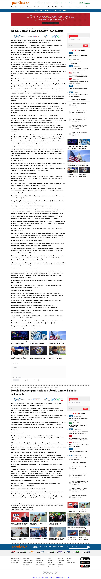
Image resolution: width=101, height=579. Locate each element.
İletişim (39, 577)
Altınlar (49, 558)
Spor (42, 6)
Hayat (60, 10)
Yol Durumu (76, 552)
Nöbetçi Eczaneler (27, 562)
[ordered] (29, 380)
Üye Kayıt (69, 560)
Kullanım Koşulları (60, 577)
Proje (32, 509)
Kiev (13, 328)
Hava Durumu (40, 552)
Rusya (17, 328)
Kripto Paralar (86, 552)
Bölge (17, 509)
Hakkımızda (34, 577)
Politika (64, 10)
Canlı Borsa (38, 558)
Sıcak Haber (61, 566)
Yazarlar (70, 6)
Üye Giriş (69, 558)
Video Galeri (61, 560)
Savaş (22, 328)
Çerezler (50, 577)
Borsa (13, 552)
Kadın (48, 6)
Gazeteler (77, 6)
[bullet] (31, 380)
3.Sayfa (36, 10)
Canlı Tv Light (14, 562)
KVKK (54, 577)
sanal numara (26, 566)
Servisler (22, 6)
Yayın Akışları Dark (27, 560)
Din (50, 10)
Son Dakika (14, 6)
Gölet (22, 509)
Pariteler (67, 552)
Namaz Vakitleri (21, 552)
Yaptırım (33, 328)
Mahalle (27, 509)
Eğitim (55, 10)
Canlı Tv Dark (26, 558)
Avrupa (41, 10)
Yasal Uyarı (66, 577)
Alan (13, 509)
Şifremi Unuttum (71, 562)
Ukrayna (27, 328)
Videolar (63, 6)
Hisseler (59, 552)
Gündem (29, 6)
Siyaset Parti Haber (15, 28)
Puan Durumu (50, 552)
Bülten (46, 10)
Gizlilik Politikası (45, 577)
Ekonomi (36, 6)
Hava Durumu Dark (15, 558)
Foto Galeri (55, 6)
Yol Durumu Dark (15, 560)
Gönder (16, 380)
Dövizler (50, 560)
